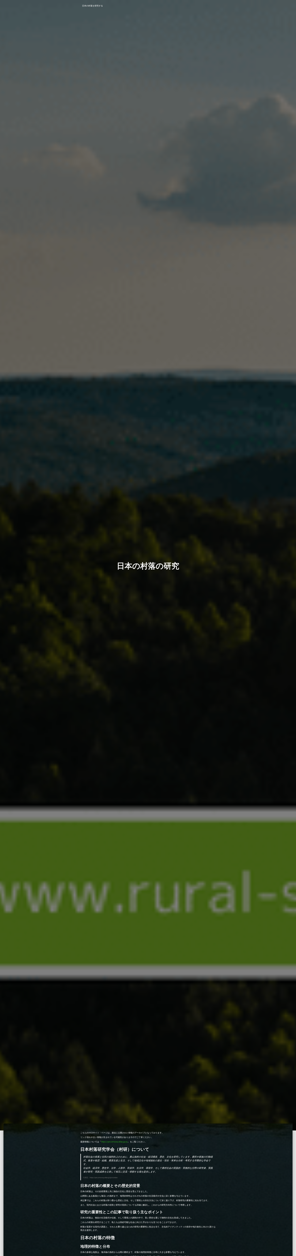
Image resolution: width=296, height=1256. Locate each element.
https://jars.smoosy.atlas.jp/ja (114, 1142)
